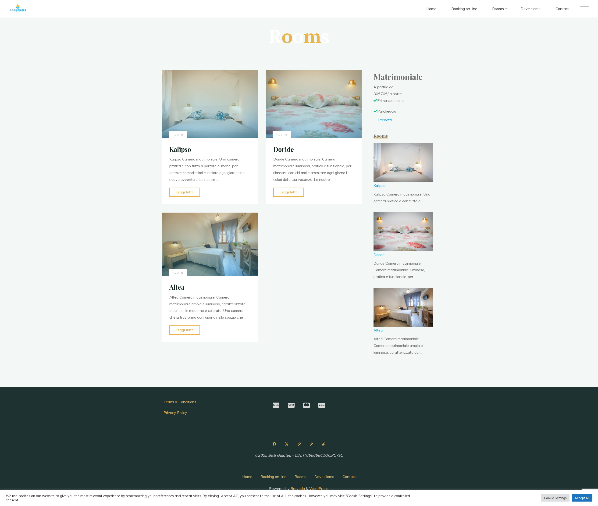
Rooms (177, 134)
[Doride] (314, 104)
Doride (283, 149)
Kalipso (180, 149)
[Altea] (210, 244)
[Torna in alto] (580, 488)
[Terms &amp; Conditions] (323, 444)
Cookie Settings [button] (555, 498)
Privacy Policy (175, 412)
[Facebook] (274, 444)
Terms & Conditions (180, 401)
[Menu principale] (584, 9)
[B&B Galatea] (18, 8)
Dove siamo (324, 476)
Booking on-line (273, 476)
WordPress (318, 488)
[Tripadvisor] (299, 444)
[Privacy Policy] (311, 444)
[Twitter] (286, 444)
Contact (349, 476)
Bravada (297, 488)
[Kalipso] (210, 104)
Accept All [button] (582, 498)
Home (247, 476)
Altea (176, 287)
